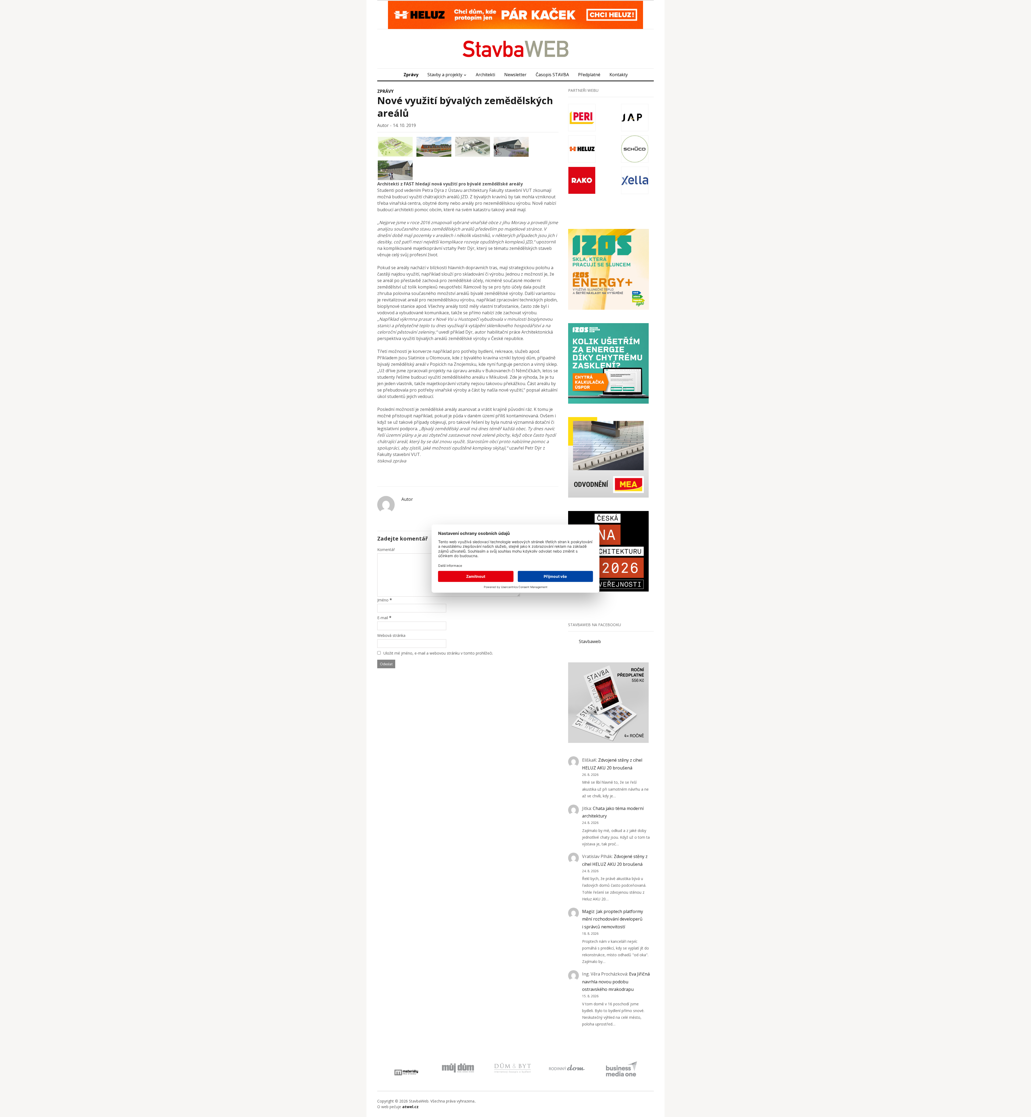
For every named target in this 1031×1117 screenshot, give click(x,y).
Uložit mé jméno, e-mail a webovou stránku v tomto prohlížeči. (438, 653)
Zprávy (411, 75)
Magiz (588, 911)
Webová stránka (391, 635)
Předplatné (589, 75)
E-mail (382, 617)
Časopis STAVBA (552, 75)
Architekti (485, 75)
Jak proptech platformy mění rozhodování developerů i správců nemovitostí (612, 919)
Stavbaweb (590, 641)
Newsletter (515, 75)
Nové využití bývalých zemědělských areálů (465, 107)
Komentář (386, 549)
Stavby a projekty (444, 75)
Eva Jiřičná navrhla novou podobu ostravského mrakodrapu (616, 981)
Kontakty (618, 75)
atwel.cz (410, 1106)
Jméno (383, 600)
